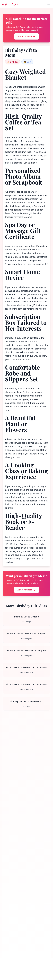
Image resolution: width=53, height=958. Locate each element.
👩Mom (27, 62)
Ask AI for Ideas (24, 36)
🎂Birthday (12, 62)
